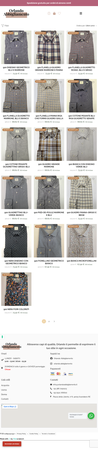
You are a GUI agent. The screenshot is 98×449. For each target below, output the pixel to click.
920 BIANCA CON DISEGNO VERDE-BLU (82, 165)
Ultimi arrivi (90, 26)
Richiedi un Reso (12, 444)
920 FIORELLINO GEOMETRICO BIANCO (49, 262)
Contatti (4, 399)
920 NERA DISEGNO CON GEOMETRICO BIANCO (16, 262)
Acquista (5, 385)
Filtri (6, 25)
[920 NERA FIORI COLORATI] (16, 289)
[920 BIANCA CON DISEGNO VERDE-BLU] (82, 144)
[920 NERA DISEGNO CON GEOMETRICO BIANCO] (16, 240)
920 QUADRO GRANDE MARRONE (49, 165)
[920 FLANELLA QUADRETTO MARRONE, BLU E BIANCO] (16, 95)
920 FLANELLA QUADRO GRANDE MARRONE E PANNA (49, 68)
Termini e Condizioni (48, 434)
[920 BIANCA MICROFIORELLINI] (82, 240)
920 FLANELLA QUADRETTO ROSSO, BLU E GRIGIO (81, 68)
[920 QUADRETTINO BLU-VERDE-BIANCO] (16, 192)
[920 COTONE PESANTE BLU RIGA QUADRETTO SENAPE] (82, 95)
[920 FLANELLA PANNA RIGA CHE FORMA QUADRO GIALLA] (49, 95)
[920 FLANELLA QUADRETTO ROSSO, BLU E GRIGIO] (82, 47)
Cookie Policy (33, 434)
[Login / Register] (49, 13)
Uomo (4, 390)
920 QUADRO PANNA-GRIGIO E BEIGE (81, 213)
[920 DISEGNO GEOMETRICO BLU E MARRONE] (16, 47)
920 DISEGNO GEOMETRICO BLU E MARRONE (16, 68)
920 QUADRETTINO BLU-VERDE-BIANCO (16, 213)
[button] (81, 13)
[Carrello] (54, 13)
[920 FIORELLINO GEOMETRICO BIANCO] (49, 240)
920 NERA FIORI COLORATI (16, 309)
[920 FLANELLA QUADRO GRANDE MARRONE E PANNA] (49, 47)
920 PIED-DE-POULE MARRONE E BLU (49, 213)
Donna (4, 394)
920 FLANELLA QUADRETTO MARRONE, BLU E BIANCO (16, 117)
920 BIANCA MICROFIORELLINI (81, 261)
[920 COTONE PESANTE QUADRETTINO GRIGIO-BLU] (16, 144)
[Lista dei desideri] (28, 34)
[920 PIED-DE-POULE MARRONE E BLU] (49, 192)
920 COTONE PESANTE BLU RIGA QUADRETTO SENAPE (81, 117)
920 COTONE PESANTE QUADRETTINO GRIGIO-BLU (16, 165)
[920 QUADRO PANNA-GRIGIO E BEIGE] (82, 192)
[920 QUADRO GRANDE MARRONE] (49, 144)
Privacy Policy (21, 434)
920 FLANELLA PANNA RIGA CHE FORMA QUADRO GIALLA (49, 117)
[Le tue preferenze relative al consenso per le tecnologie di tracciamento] (2, 337)
